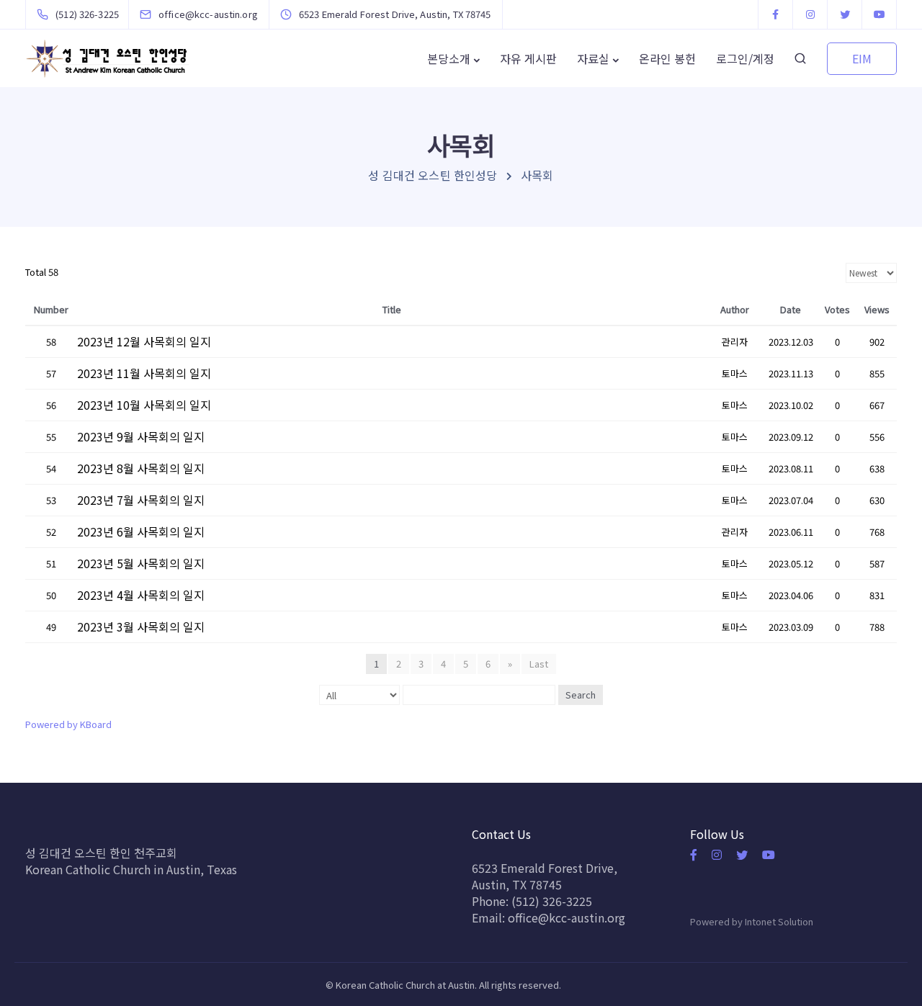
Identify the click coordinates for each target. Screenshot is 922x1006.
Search (580, 694)
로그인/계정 (745, 58)
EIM (862, 58)
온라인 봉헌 (667, 58)
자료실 (593, 58)
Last (538, 663)
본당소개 (448, 58)
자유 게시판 (528, 58)
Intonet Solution (779, 921)
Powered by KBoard (68, 724)
